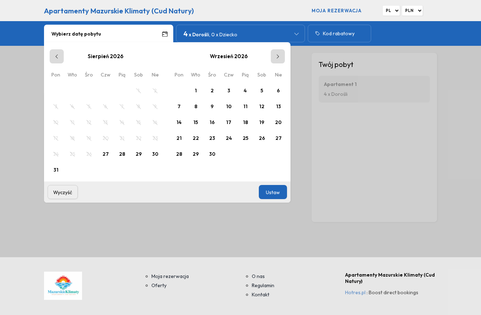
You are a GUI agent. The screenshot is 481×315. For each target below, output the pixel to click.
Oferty (159, 285)
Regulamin (263, 285)
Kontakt (260, 294)
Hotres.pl (355, 292)
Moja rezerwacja (337, 10)
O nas (258, 276)
